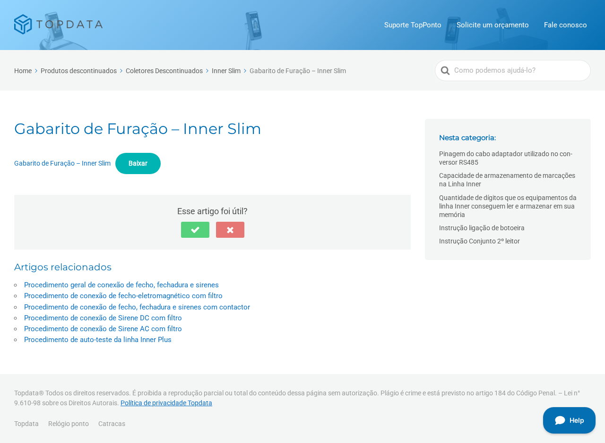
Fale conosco (565, 25)
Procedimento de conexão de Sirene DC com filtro (103, 318)
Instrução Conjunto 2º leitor (479, 241)
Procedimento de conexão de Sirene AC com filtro (103, 329)
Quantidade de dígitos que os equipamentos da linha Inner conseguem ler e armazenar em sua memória (508, 206)
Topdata (26, 423)
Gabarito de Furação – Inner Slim (62, 163)
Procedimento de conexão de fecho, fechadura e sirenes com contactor (137, 307)
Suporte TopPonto (412, 25)
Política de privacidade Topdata (166, 403)
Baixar (138, 163)
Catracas (111, 423)
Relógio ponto (68, 423)
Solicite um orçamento (493, 25)
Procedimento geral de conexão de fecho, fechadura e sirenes (121, 285)
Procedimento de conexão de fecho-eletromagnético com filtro (123, 296)
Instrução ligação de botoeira (482, 228)
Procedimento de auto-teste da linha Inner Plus (98, 339)
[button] (195, 230)
